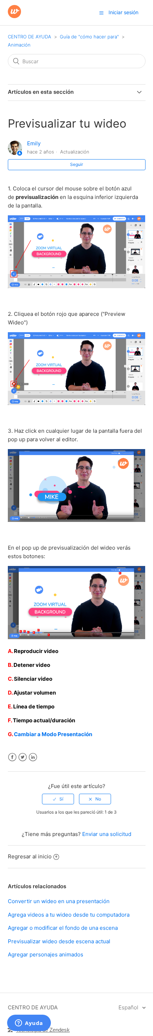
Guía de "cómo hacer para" (89, 36)
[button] (101, 13)
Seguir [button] (76, 164)
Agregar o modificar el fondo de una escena (63, 927)
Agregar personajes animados (45, 954)
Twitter (22, 757)
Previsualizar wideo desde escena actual (59, 941)
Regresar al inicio (30, 856)
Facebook (12, 757)
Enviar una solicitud (106, 834)
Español (128, 1007)
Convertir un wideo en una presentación (59, 901)
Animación (19, 45)
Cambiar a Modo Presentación (53, 734)
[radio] (58, 799)
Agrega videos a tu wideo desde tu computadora (69, 914)
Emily (34, 143)
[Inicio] (14, 16)
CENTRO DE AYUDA (29, 36)
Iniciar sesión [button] (123, 12)
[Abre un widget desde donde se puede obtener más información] (29, 1023)
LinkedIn (32, 757)
